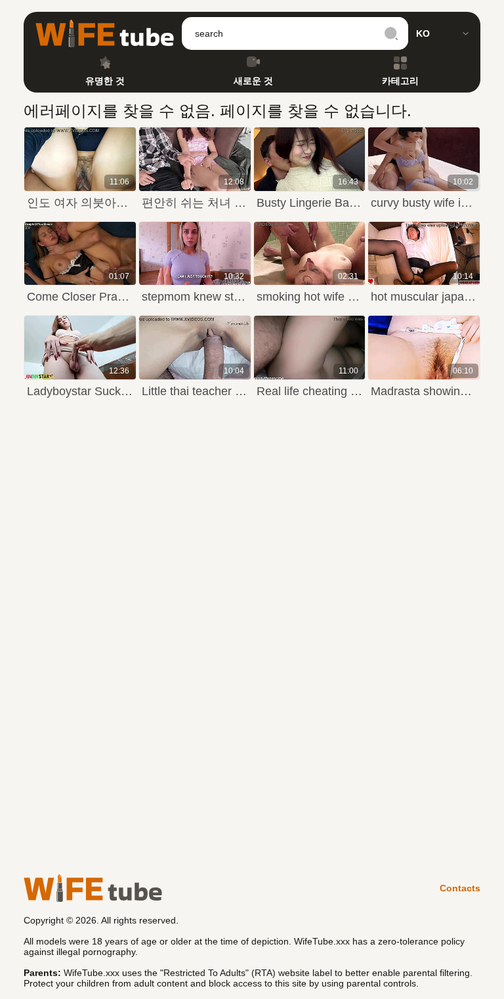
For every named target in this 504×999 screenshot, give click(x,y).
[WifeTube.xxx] (104, 33)
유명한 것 (105, 80)
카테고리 (400, 80)
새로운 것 (253, 80)
